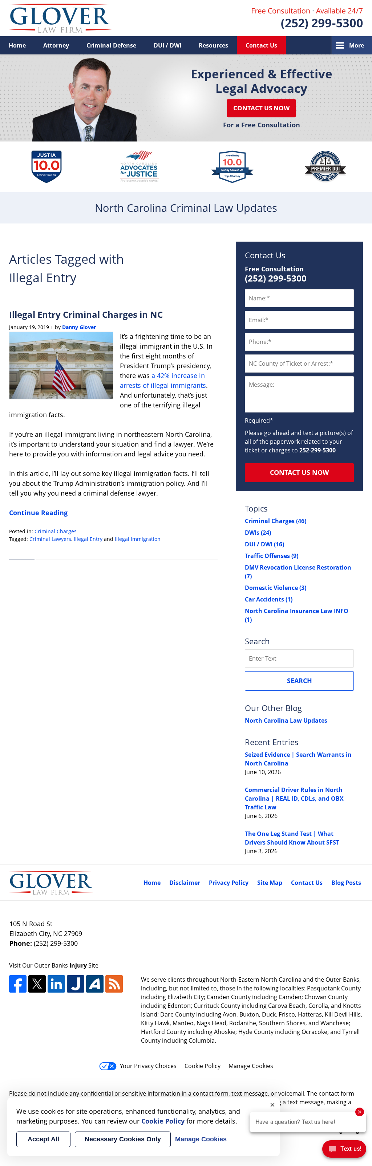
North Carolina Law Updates (286, 720)
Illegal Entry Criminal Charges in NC (86, 314)
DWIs (258, 533)
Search (299, 680)
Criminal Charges (56, 531)
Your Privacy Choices (148, 1066)
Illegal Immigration (138, 538)
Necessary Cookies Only (123, 1139)
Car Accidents (268, 599)
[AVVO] (95, 984)
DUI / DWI (167, 45)
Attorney (56, 45)
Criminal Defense (111, 45)
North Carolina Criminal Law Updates (60, 18)
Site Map (269, 883)
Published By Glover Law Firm (307, 18)
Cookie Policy (203, 1066)
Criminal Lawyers (50, 538)
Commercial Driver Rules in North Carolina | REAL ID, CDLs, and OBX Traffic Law (294, 798)
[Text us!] (344, 1151)
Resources (213, 45)
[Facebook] (18, 984)
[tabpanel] (46, 166)
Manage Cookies (251, 1066)
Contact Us (261, 45)
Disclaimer (184, 883)
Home (17, 45)
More (356, 45)
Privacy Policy (228, 883)
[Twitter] (37, 984)
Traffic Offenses (271, 556)
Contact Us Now (261, 108)
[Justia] (75, 984)
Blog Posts (346, 883)
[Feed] (114, 984)
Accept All (43, 1139)
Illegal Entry (88, 538)
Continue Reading (38, 512)
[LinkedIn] (56, 984)
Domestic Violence (275, 588)
